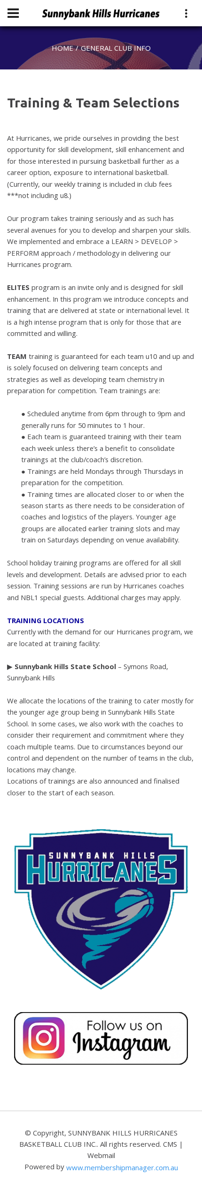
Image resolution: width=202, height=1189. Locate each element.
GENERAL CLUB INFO (116, 48)
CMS (170, 1144)
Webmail (101, 1155)
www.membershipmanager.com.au (122, 1167)
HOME (62, 48)
